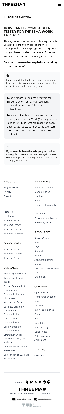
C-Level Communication (16, 286)
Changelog (40, 276)
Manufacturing (42, 191)
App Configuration (43, 259)
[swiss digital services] (42, 399)
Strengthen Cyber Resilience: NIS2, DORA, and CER (16, 338)
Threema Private (12, 224)
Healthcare (40, 196)
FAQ (36, 246)
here (23, 105)
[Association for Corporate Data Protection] (32, 405)
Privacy (7, 191)
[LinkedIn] (40, 382)
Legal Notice (40, 331)
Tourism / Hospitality (45, 204)
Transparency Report (45, 296)
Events (37, 255)
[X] (35, 382)
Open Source (41, 292)
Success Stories (42, 238)
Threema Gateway (13, 233)
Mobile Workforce (13, 302)
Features (8, 211)
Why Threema (11, 187)
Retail (37, 200)
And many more (42, 222)
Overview (39, 355)
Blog (36, 242)
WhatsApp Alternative (15, 273)
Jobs (36, 301)
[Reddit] (44, 382)
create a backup (27, 62)
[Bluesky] (31, 382)
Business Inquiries (44, 309)
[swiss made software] (21, 399)
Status (37, 264)
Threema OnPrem (13, 229)
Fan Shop (39, 305)
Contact (38, 314)
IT (35, 209)
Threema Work (11, 220)
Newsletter (40, 322)
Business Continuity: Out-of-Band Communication (14, 310)
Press (37, 318)
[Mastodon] (48, 382)
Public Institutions (43, 187)
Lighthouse (9, 216)
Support (38, 251)
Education (39, 213)
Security (8, 196)
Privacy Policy (41, 327)
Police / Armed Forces (45, 218)
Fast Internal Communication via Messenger (14, 294)
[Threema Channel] (27, 382)
